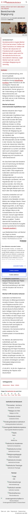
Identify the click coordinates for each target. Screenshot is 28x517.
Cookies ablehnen (14, 274)
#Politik (17, 385)
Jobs (8, 511)
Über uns (3, 511)
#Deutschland (6, 385)
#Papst (12, 385)
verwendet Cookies (18, 266)
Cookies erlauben (14, 270)
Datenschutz (22, 511)
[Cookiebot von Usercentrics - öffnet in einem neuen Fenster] (20, 241)
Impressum (14, 511)
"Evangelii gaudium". (9, 228)
